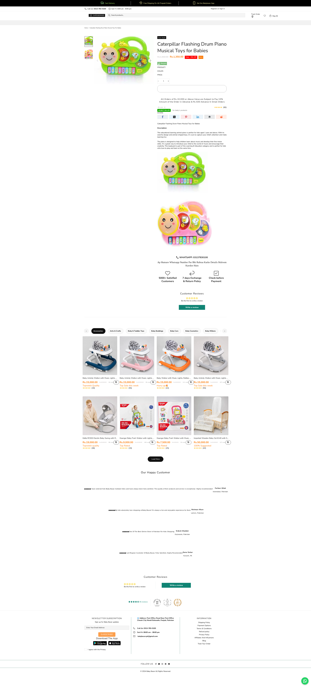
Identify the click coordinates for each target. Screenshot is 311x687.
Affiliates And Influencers (204, 638)
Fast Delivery (110, 3)
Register (214, 9)
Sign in (222, 9)
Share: (160, 113)
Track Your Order (204, 644)
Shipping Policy (204, 622)
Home (86, 28)
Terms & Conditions (204, 629)
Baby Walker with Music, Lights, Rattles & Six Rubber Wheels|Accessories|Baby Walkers (174, 378)
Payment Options (204, 625)
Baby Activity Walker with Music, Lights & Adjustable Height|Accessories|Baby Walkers (100, 378)
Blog (204, 641)
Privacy (103, 650)
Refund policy (204, 632)
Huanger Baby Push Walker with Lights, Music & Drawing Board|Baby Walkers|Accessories (137, 438)
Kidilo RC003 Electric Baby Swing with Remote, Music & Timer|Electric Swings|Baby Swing (100, 438)
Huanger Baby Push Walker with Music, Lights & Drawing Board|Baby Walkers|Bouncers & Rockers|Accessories (174, 438)
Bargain (163, 63)
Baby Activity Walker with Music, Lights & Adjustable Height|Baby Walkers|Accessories (211, 378)
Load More (155, 459)
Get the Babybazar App (205, 3)
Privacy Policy (204, 635)
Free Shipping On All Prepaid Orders (157, 3)
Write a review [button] (192, 307)
